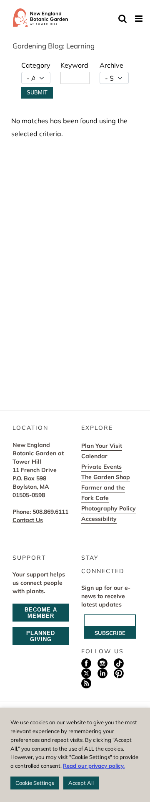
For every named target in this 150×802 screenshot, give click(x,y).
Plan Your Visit (101, 445)
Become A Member (41, 613)
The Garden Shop (105, 477)
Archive (111, 65)
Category (35, 65)
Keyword (74, 65)
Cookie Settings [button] (34, 782)
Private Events (101, 466)
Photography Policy (108, 508)
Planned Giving (40, 636)
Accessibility (99, 519)
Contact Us (27, 520)
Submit (37, 92)
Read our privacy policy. (94, 765)
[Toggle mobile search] (122, 18)
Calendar (94, 456)
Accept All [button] (81, 782)
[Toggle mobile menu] (139, 18)
